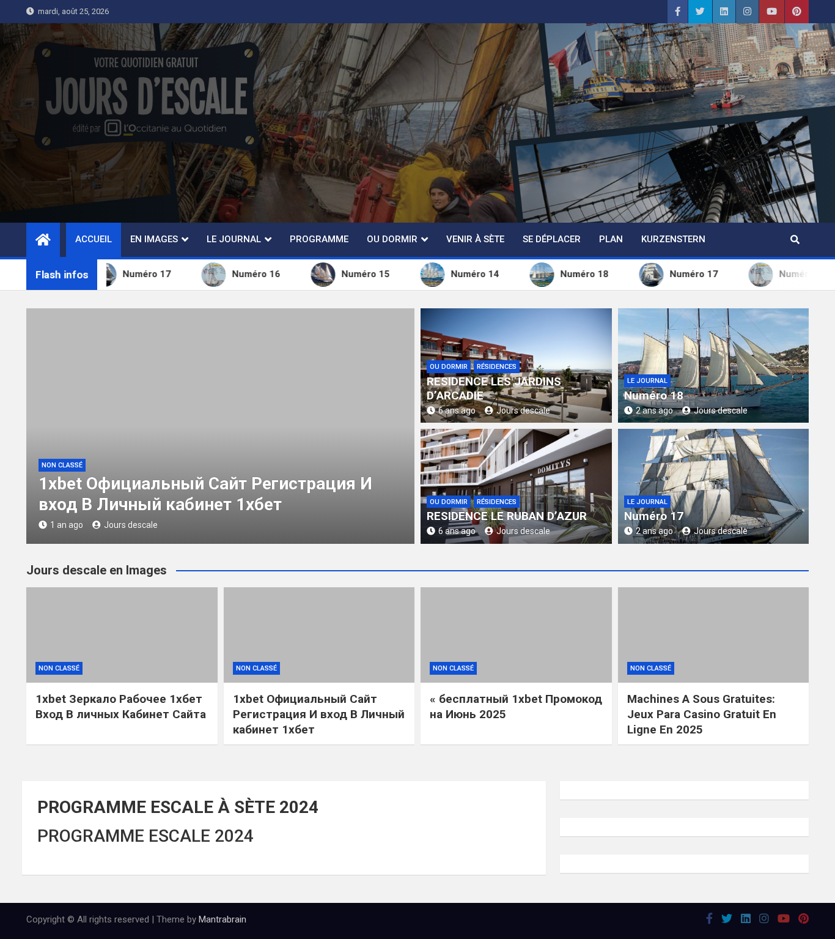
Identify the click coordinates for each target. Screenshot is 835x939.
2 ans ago (654, 410)
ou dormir (392, 239)
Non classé (62, 465)
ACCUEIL (93, 239)
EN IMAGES (154, 239)
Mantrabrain (222, 919)
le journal (647, 381)
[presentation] (34, 428)
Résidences (497, 367)
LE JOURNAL (234, 239)
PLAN (611, 239)
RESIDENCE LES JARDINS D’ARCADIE (494, 388)
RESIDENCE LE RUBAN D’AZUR (507, 516)
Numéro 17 (653, 516)
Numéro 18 (653, 395)
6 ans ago (457, 410)
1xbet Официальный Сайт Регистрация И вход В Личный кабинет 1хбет (205, 493)
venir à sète (475, 239)
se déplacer (552, 239)
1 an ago (66, 525)
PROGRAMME (319, 239)
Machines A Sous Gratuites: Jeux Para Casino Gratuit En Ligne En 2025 (701, 714)
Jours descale (131, 525)
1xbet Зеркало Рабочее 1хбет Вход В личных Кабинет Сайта (120, 706)
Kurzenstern (673, 239)
